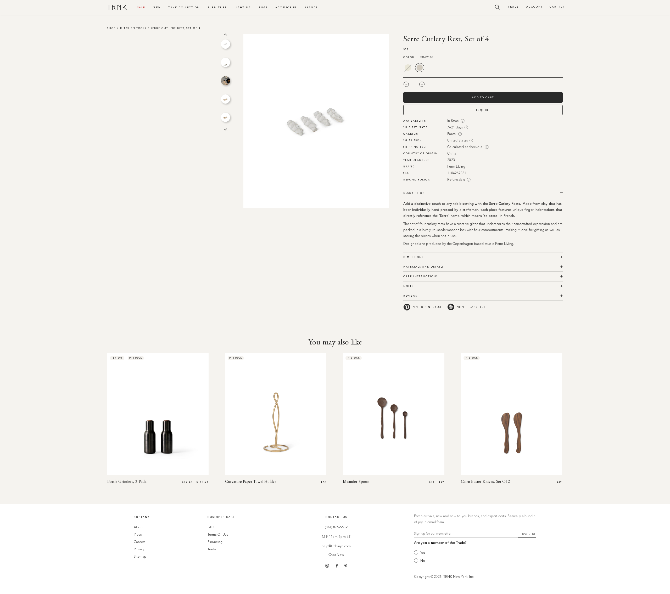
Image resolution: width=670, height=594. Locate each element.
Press (138, 534)
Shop (111, 28)
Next (225, 129)
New (156, 7)
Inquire (483, 110)
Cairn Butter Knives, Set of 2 (485, 482)
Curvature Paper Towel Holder (250, 482)
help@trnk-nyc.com (336, 546)
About (138, 527)
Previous (225, 34)
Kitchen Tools (133, 28)
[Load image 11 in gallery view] (225, 99)
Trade (513, 6)
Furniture (217, 7)
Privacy (139, 549)
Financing (215, 542)
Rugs (263, 7)
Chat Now (336, 555)
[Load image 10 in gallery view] (225, 80)
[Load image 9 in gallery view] (225, 62)
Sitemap (140, 556)
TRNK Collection (184, 7)
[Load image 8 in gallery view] (225, 44)
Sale (141, 7)
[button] (497, 6)
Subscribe (527, 534)
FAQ (211, 527)
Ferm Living (456, 166)
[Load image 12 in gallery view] (225, 117)
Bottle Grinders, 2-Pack (126, 482)
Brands (310, 7)
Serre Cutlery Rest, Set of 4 (175, 28)
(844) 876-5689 (336, 527)
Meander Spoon (356, 482)
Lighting (242, 7)
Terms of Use (218, 534)
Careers (140, 542)
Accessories (286, 7)
